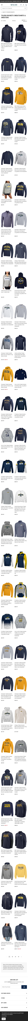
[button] (21, 5)
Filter (4, 20)
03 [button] (15, 956)
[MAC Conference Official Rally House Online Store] (14, 5)
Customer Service (5, 993)
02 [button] (12, 956)
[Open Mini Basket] (26, 5)
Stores (3, 998)
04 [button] (18, 956)
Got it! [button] (4, 1018)
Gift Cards (4, 1002)
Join (24, 987)
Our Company (4, 1007)
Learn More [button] (4, 1015)
